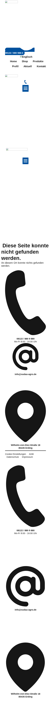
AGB (31, 454)
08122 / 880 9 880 (26, 338)
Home (13, 61)
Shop (25, 61)
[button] (25, 88)
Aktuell (28, 66)
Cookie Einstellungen (15, 454)
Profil (15, 66)
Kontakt (41, 66)
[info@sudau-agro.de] (25, 369)
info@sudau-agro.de (25, 374)
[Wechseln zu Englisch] (25, 56)
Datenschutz (13, 457)
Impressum (27, 457)
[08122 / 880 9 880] (25, 334)
